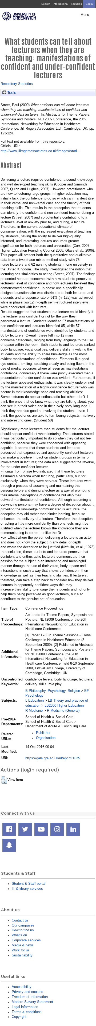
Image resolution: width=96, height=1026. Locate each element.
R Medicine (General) (63, 710)
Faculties (76, 3)
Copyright (19, 1017)
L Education (34, 700)
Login (89, 3)
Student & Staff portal (28, 884)
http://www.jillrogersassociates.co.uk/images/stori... (40, 151)
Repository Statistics (17, 84)
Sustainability (22, 955)
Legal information (25, 1007)
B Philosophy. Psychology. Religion (52, 691)
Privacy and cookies (27, 992)
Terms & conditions (27, 1012)
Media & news (23, 945)
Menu (85, 15)
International (60, 3)
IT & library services (27, 889)
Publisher (43, 733)
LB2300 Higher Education (64, 705)
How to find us (23, 930)
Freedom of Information (30, 997)
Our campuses (23, 925)
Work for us (21, 950)
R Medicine (34, 710)
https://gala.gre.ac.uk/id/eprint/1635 (52, 758)
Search (45, 3)
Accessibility (21, 987)
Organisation (45, 738)
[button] (4, 780)
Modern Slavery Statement (32, 1002)
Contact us (20, 920)
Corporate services (26, 940)
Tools (11, 92)
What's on (19, 935)
